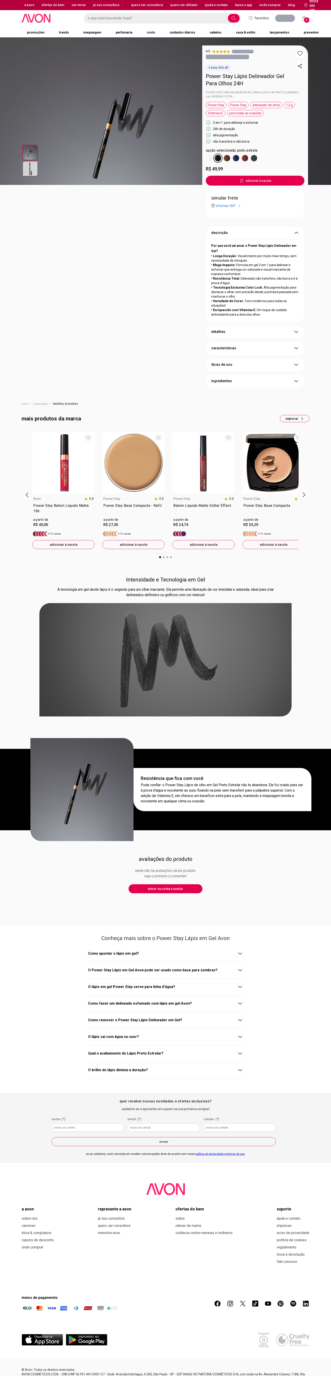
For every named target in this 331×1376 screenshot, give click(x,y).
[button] (299, 53)
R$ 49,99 (214, 169)
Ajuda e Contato (288, 1218)
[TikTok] (255, 1303)
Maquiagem (40, 403)
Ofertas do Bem (189, 1209)
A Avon (28, 1209)
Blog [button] (291, 5)
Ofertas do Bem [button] (53, 5)
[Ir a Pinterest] (280, 1303)
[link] (63, 509)
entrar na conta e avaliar (165, 889)
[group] (63, 490)
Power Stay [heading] (111, 499)
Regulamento (286, 1247)
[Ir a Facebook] (217, 1303)
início (25, 403)
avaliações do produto (165, 859)
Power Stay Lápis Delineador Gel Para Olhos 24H (245, 80)
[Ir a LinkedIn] (305, 1303)
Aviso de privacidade (293, 1233)
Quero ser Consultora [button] (147, 5)
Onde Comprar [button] (270, 5)
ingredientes (221, 381)
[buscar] (234, 18)
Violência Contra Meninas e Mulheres (204, 1233)
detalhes (218, 332)
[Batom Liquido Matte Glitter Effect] (179, 533)
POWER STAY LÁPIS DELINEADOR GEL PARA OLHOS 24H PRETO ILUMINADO (252, 92)
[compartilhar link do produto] (299, 66)
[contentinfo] (89, 498)
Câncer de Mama (188, 1225)
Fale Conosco (287, 1261)
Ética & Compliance (36, 1233)
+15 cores (54, 533)
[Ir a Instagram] (230, 1303)
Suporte (284, 1209)
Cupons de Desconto (38, 1240)
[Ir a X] (242, 1303)
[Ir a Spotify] (293, 1303)
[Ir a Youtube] (268, 1303)
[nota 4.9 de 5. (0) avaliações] (243, 51)
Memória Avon (109, 1233)
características (223, 348)
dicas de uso (221, 364)
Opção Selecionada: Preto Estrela (231, 150)
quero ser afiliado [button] (183, 5)
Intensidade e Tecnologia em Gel (165, 580)
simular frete (224, 198)
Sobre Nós (30, 1218)
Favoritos (262, 18)
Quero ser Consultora (114, 1225)
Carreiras (28, 1225)
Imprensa (284, 1225)
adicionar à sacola (63, 544)
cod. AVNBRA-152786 (219, 96)
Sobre (180, 1218)
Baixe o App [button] (243, 5)
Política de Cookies (292, 1240)
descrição (219, 233)
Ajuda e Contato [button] (216, 5)
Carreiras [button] (79, 5)
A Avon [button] (29, 5)
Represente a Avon (114, 1209)
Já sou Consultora (106, 5)
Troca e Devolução (291, 1254)
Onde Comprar (32, 1247)
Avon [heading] (37, 499)
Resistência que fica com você (172, 778)
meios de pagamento (40, 1297)
